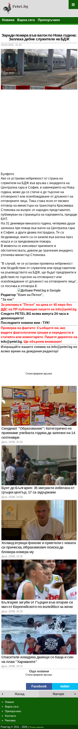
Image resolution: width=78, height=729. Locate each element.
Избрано (9, 26)
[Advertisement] (39, 131)
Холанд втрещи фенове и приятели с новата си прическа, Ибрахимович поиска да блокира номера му (38, 547)
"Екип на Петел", (29, 295)
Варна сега (26, 20)
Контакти (10, 715)
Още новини (39, 671)
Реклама (10, 720)
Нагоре (58, 694)
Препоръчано (49, 20)
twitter (65, 686)
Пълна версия (36, 727)
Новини (8, 20)
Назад (19, 694)
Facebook (39, 686)
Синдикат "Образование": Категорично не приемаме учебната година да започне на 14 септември (38, 432)
